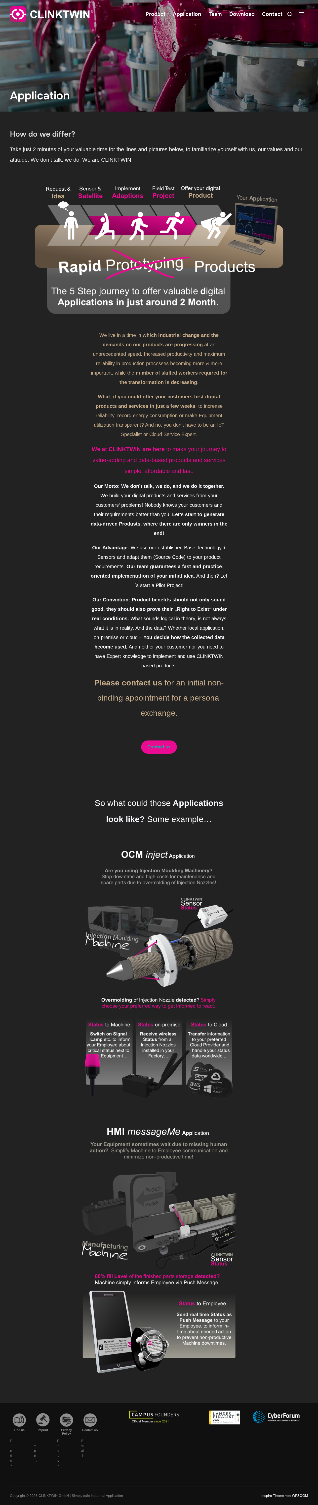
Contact (272, 14)
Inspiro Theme (272, 1496)
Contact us (158, 747)
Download (242, 14)
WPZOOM (300, 1496)
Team (215, 14)
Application (187, 14)
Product (155, 14)
